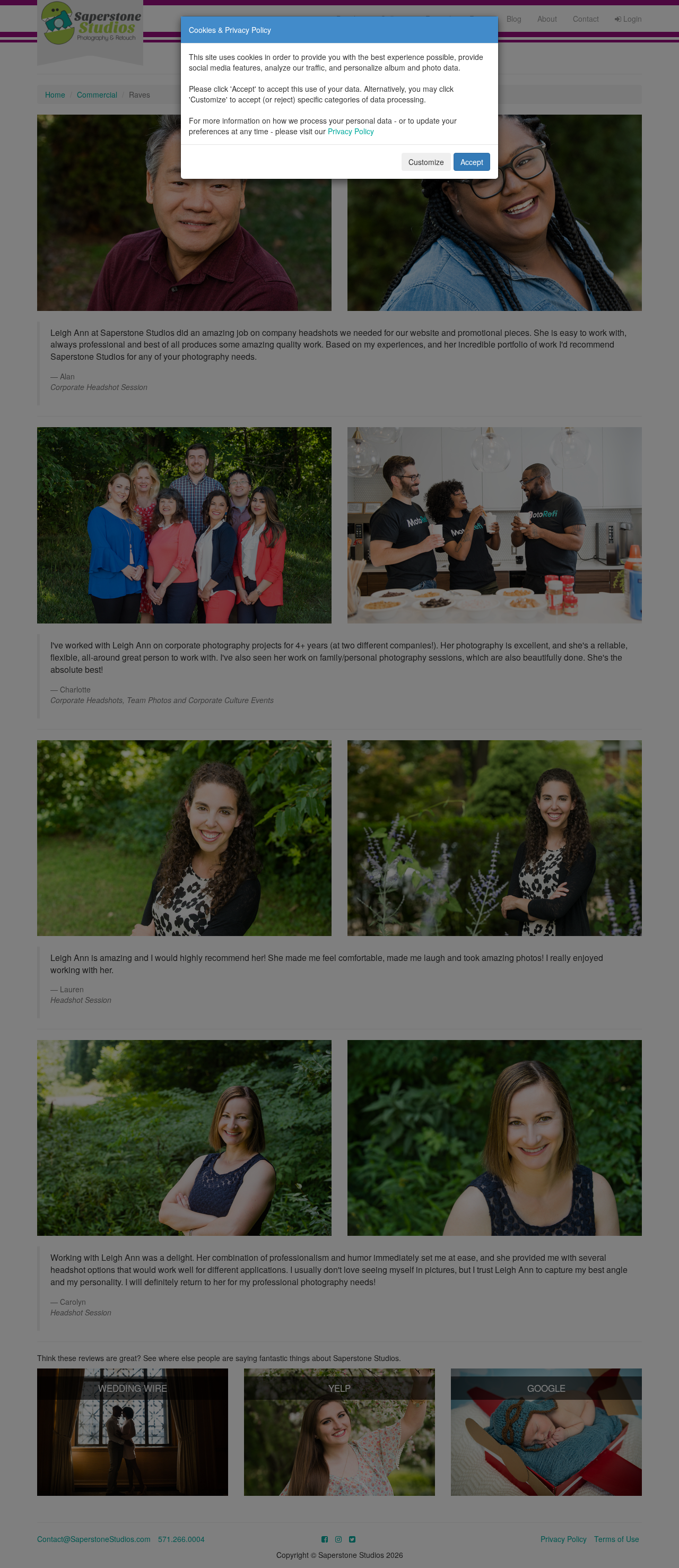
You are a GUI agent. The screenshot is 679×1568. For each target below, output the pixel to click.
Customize (426, 162)
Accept (471, 162)
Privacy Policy (351, 131)
